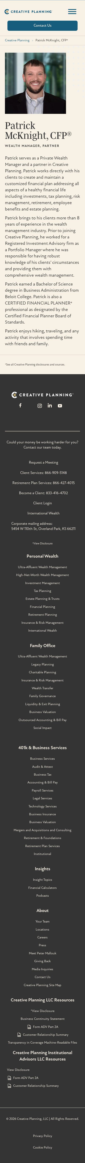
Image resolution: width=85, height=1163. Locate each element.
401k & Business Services (42, 747)
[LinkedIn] (49, 407)
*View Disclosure (42, 543)
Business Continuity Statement (43, 1019)
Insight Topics (42, 880)
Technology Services (42, 806)
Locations (42, 929)
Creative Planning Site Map (42, 985)
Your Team (42, 921)
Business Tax (42, 775)
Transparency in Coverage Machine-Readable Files (42, 1042)
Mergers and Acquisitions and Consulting (42, 830)
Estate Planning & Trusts (43, 599)
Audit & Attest (42, 767)
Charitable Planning (42, 672)
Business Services (42, 759)
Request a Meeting (43, 462)
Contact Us (43, 977)
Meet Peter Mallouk (42, 953)
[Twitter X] (30, 407)
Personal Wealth (42, 556)
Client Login (42, 503)
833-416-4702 (57, 493)
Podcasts (42, 896)
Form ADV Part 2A (45, 1027)
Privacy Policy (42, 1136)
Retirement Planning (42, 615)
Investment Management (42, 583)
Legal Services (42, 798)
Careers (42, 937)
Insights (42, 868)
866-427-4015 (64, 483)
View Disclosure (18, 1070)
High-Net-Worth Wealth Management (42, 575)
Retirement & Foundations (42, 838)
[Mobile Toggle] (72, 11)
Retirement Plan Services (42, 846)
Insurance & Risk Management (42, 623)
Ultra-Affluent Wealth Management (42, 567)
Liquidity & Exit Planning (42, 704)
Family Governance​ (42, 696)
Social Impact (42, 728)
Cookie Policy (42, 1147)
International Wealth (43, 513)
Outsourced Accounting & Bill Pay (43, 720)
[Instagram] (39, 407)
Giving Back (42, 961)
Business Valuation (42, 712)
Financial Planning (42, 607)
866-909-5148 (56, 473)
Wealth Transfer (42, 688)
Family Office (42, 645)
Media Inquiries (42, 969)
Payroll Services (42, 790)
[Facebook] (20, 407)
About (43, 910)
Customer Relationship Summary (45, 1035)
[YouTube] (60, 407)
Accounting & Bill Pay (42, 782)
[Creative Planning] (28, 11)
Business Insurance (42, 814)
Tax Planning (42, 591)
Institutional (42, 854)
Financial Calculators (42, 888)
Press (42, 945)
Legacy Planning (42, 664)
